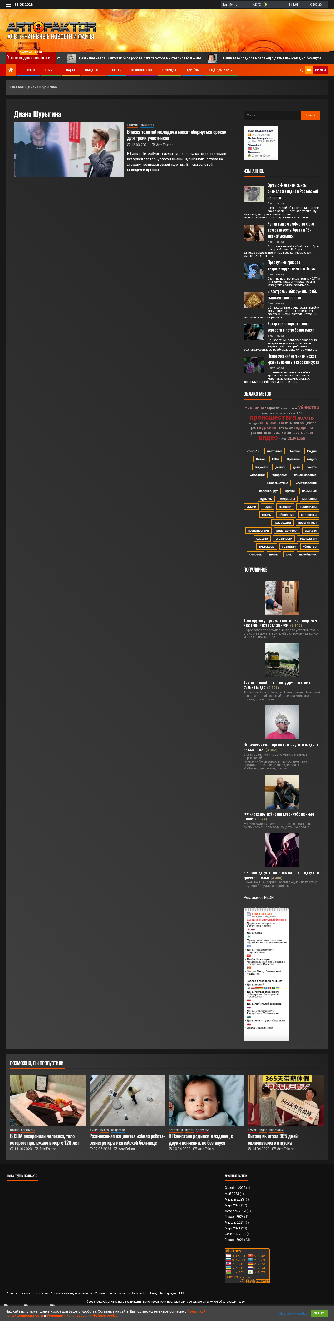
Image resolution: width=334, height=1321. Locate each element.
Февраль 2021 (235, 1234)
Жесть (116, 69)
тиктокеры (266, 546)
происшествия (273, 417)
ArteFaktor (164, 145)
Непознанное (141, 69)
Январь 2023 (234, 1216)
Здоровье (202, 1130)
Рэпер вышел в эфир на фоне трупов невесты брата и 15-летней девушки (291, 230)
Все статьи (28, 1130)
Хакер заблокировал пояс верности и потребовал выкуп (291, 326)
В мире (50, 69)
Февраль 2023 (235, 1211)
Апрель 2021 (234, 1222)
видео (268, 437)
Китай (283, 438)
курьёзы (268, 427)
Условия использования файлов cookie (121, 1293)
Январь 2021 (234, 1240)
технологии (283, 413)
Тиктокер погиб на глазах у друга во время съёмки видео (277, 685)
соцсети (262, 538)
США (291, 438)
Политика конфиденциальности (71, 1293)
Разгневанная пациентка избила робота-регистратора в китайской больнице (91, 58)
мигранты (309, 499)
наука (276, 433)
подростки (272, 408)
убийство (308, 407)
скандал (311, 530)
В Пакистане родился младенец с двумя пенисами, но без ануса (222, 58)
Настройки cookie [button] (293, 1313)
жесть (305, 418)
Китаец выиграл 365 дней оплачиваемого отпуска (273, 1139)
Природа (169, 69)
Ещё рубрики (219, 69)
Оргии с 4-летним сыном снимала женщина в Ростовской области (293, 191)
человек (255, 554)
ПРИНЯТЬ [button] (319, 1313)
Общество (93, 69)
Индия (312, 451)
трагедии (253, 423)
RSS (181, 1293)
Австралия (274, 451)
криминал (292, 423)
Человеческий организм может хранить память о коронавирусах (293, 359)
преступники (289, 408)
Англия (295, 451)
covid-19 (296, 413)
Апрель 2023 (234, 1199)
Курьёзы (193, 69)
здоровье (305, 427)
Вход (153, 1293)
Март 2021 (232, 1228)
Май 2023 (232, 1194)
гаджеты (261, 467)
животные (268, 413)
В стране (28, 69)
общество (308, 423)
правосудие (282, 522)
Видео (104, 1130)
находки (285, 506)
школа (273, 554)
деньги (286, 433)
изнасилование (305, 475)
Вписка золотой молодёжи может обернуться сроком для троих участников (177, 134)
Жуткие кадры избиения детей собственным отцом (279, 816)
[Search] (301, 70)
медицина (254, 407)
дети (296, 467)
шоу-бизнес (286, 428)
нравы (253, 428)
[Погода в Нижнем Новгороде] (274, 4)
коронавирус (302, 433)
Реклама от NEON (259, 897)
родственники (261, 433)
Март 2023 (232, 1205)
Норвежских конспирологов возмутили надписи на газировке (281, 747)
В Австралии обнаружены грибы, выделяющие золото (293, 294)
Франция (293, 459)
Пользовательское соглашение (27, 1293)
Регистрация (168, 1293)
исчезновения (306, 483)
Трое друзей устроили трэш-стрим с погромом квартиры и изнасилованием (280, 622)
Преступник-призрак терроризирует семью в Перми (292, 265)
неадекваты (272, 422)
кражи (290, 491)
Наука (70, 69)
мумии (251, 506)
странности (284, 538)
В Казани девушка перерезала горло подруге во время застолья (281, 874)
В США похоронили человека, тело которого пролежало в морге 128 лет (44, 1139)
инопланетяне (277, 483)
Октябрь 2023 (235, 1188)
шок (301, 438)
